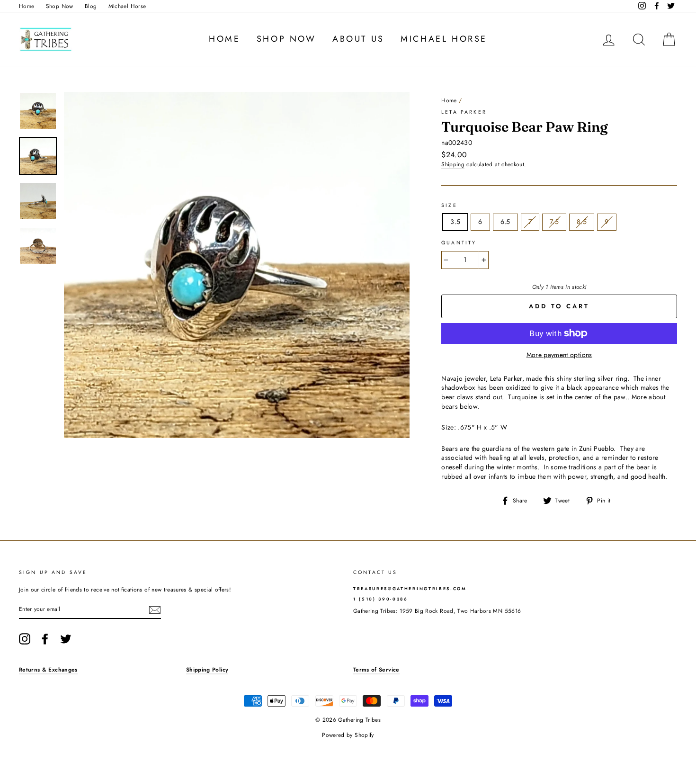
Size (449, 205)
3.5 (455, 221)
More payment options (559, 354)
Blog (91, 6)
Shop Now (59, 6)
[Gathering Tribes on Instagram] (24, 639)
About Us (358, 39)
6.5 (505, 221)
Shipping (452, 164)
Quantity (458, 243)
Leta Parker (464, 112)
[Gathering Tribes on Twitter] (65, 639)
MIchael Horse (127, 6)
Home (26, 6)
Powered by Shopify (348, 735)
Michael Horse (444, 39)
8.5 (582, 221)
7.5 (554, 221)
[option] (237, 265)
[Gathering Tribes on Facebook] (45, 639)
